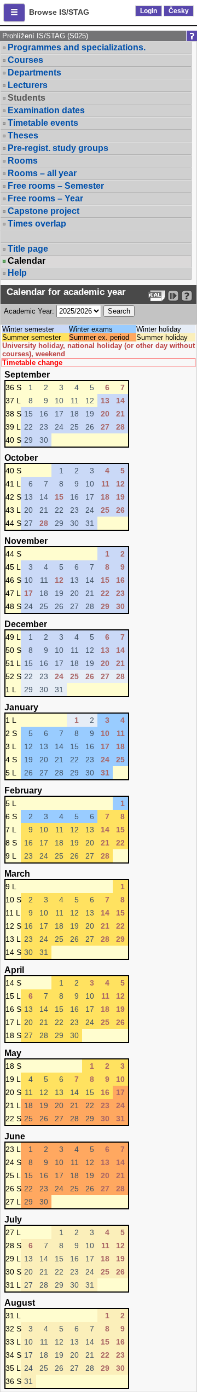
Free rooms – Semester (56, 185)
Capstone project (43, 211)
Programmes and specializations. (77, 47)
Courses (25, 60)
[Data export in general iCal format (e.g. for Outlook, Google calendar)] (156, 296)
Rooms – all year (42, 173)
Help (17, 272)
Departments (34, 72)
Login (148, 11)
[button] (14, 12)
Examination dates (46, 110)
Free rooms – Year (45, 198)
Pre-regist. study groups (58, 148)
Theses (23, 135)
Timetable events (43, 123)
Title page (28, 248)
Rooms (23, 160)
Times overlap (37, 223)
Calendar (26, 261)
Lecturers (28, 85)
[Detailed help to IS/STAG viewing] (187, 296)
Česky (179, 11)
